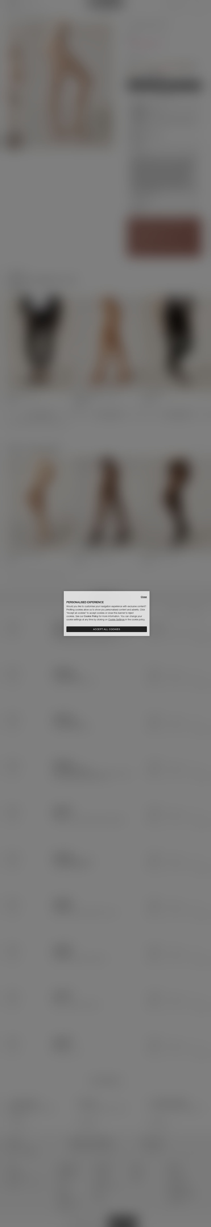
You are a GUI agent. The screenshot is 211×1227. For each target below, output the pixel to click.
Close (144, 596)
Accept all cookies (106, 629)
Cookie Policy (91, 616)
